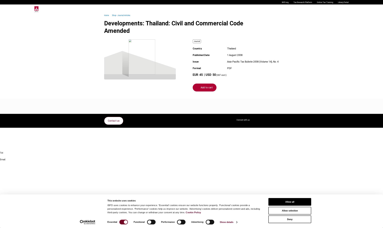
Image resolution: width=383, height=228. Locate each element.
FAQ (8, 137)
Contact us (114, 120)
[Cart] (340, 9)
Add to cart (207, 87)
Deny (289, 219)
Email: (3, 159)
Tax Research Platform (302, 2)
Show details (226, 222)
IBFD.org (285, 2)
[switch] (151, 222)
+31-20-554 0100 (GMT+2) (14, 156)
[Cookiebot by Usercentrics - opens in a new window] (88, 222)
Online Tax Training (325, 2)
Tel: (1, 153)
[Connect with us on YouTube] (269, 120)
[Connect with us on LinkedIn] (262, 120)
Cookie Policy (193, 212)
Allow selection (290, 210)
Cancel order (12, 131)
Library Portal (343, 2)
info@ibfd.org (7, 162)
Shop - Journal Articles (121, 15)
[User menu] (346, 9)
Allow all (289, 202)
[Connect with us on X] (255, 120)
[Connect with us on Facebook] (276, 120)
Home (106, 15)
